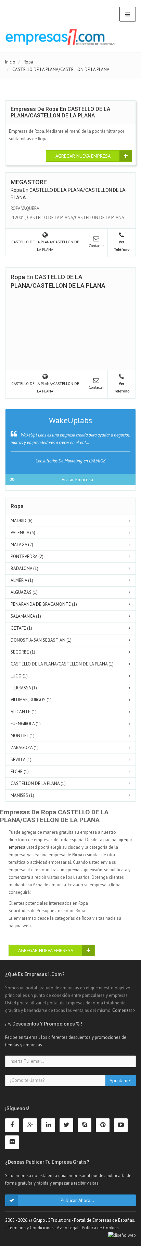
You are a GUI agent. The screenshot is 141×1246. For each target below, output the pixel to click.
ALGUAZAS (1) (24, 592)
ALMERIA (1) (22, 580)
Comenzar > (124, 1010)
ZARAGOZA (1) (25, 747)
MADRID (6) (22, 521)
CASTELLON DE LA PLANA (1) (38, 783)
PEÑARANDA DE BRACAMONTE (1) (44, 604)
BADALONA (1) (24, 568)
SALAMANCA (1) (26, 616)
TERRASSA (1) (24, 688)
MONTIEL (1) (23, 736)
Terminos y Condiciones (31, 1228)
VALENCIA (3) (23, 532)
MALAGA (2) (22, 544)
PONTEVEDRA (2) (27, 556)
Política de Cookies (100, 1228)
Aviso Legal (68, 1228)
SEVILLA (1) (21, 759)
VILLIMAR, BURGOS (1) (31, 700)
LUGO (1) (19, 676)
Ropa (16, 190)
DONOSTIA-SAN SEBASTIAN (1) (41, 640)
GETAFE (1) (21, 628)
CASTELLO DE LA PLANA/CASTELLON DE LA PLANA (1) (62, 664)
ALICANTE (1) (24, 712)
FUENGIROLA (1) (26, 724)
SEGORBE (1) (23, 652)
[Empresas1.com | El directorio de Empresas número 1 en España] (60, 37)
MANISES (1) (22, 795)
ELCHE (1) (20, 771)
